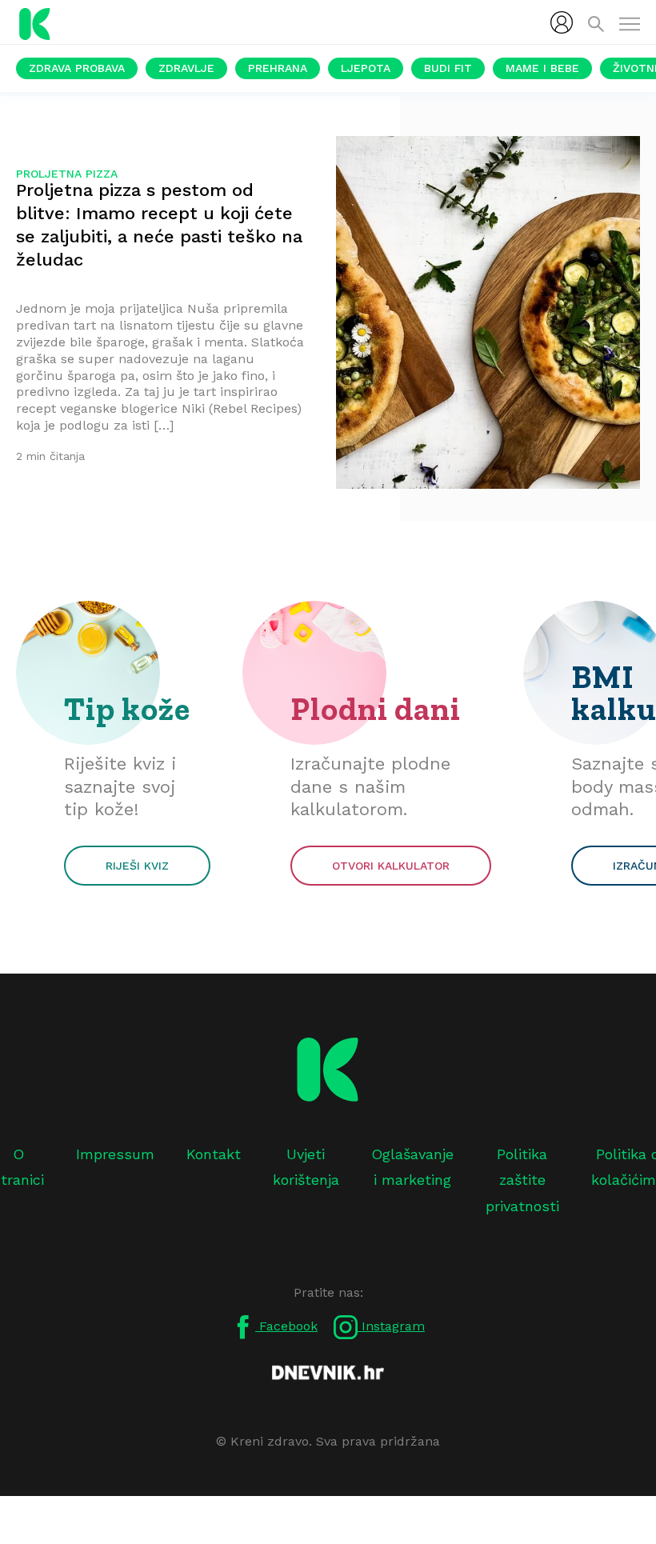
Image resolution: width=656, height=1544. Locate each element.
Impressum (115, 1154)
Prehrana (277, 68)
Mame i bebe (542, 68)
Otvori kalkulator (391, 865)
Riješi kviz (137, 865)
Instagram (391, 1326)
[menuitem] (561, 22)
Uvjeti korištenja (306, 1167)
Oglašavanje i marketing (412, 1167)
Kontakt (213, 1154)
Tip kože (127, 709)
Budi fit (448, 68)
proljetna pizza (67, 173)
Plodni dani (375, 709)
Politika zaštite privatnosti (522, 1180)
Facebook (286, 1326)
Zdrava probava (77, 68)
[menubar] (561, 22)
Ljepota (365, 68)
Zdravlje (186, 68)
